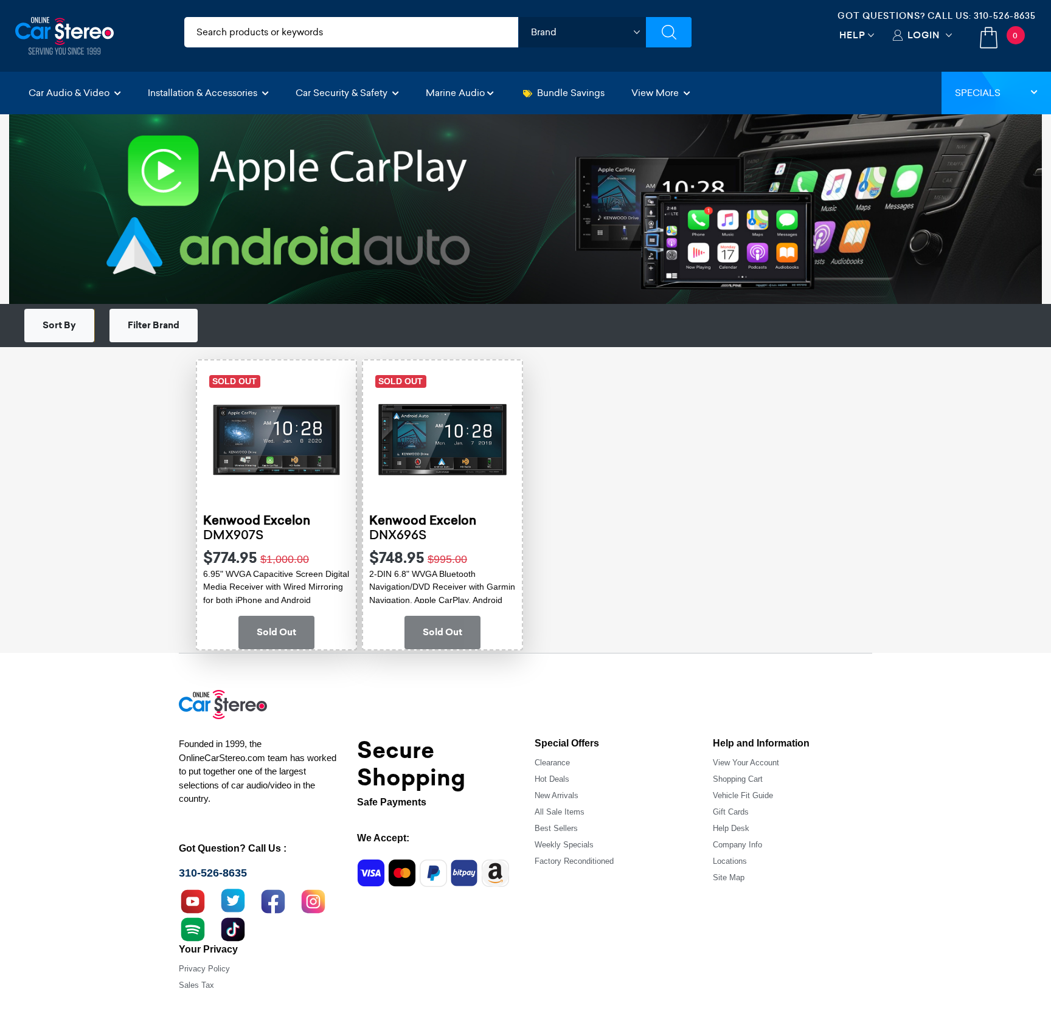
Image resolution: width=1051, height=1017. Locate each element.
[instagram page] (313, 899)
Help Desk (731, 828)
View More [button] (656, 92)
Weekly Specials (564, 844)
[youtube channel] (193, 899)
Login (923, 35)
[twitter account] (233, 899)
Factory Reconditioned (574, 861)
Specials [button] (978, 92)
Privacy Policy (204, 968)
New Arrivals (556, 795)
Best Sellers (556, 828)
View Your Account (746, 762)
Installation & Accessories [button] (204, 92)
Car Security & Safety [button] (343, 92)
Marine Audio (455, 92)
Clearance (552, 762)
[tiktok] (233, 927)
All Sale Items (559, 811)
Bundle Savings (571, 92)
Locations (730, 861)
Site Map (728, 877)
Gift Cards (731, 811)
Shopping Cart (738, 779)
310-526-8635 (1005, 16)
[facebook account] (273, 899)
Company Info (737, 844)
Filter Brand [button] (153, 325)
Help (852, 35)
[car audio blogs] (193, 927)
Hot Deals (552, 779)
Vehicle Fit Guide (743, 795)
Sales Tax (196, 985)
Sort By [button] (59, 325)
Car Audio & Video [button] (70, 92)
